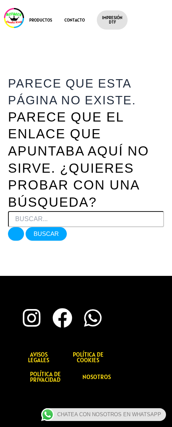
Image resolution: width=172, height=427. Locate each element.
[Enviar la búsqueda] (16, 234)
